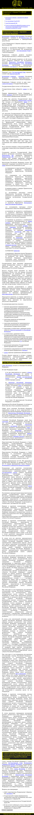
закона (25, 102)
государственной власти (9, 472)
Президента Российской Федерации (20, 62)
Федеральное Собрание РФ (10, 36)
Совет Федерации (7, 365)
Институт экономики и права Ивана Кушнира (14, 814)
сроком (25, 89)
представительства (7, 294)
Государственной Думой (24, 50)
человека (25, 225)
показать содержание (7, 810)
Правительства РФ (8, 156)
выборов (9, 94)
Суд (21, 341)
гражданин (13, 227)
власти (30, 486)
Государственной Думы (19, 72)
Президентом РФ (8, 155)
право (3, 165)
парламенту (9, 793)
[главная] (17, 6)
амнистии (16, 250)
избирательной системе (25, 100)
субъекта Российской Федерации (18, 373)
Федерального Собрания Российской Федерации (16, 465)
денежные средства (10, 245)
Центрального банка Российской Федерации (18, 203)
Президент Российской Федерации (20, 382)
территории (19, 237)
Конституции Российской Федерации (19, 413)
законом (29, 433)
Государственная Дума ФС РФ (12, 21)
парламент (22, 36)
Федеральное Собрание (9, 76)
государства (18, 231)
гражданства (28, 230)
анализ (6, 352)
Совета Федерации (7, 83)
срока (19, 385)
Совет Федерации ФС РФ (11, 23)
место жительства (21, 673)
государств (13, 66)
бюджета (24, 350)
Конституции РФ (26, 38)
